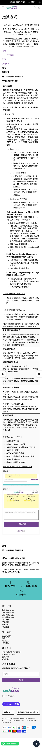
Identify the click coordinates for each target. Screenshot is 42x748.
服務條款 (5, 657)
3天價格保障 (6, 636)
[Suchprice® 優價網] (18, 7)
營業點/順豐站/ (25, 406)
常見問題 (10, 55)
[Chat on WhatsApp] (10, 744)
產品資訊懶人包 (8, 617)
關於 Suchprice (8, 610)
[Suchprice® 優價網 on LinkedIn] (11, 696)
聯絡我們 (5, 624)
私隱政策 (5, 659)
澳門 (4, 59)
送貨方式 (5, 638)
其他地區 (5, 64)
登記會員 (5, 627)
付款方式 (5, 641)
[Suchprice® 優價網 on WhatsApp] (14, 696)
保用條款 (5, 643)
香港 (4, 51)
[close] (39, 2)
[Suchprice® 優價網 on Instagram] (9, 696)
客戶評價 (5, 620)
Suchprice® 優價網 (13, 718)
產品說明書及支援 (8, 654)
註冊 (21, 680)
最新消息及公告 (8, 615)
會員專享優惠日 (8, 612)
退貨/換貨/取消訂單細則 (11, 652)
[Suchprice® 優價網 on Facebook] (6, 696)
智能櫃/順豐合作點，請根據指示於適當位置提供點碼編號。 (20, 409)
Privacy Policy (25, 720)
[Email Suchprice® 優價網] (3, 696)
